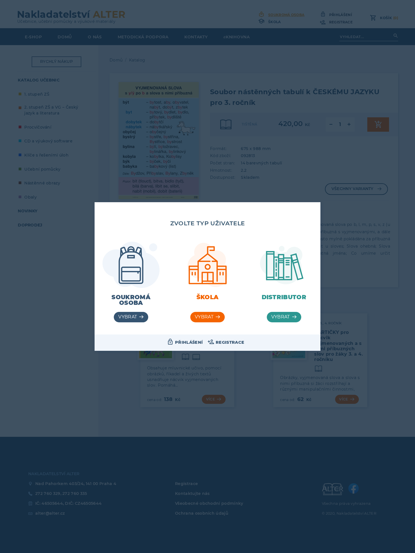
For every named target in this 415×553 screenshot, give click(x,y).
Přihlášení (189, 342)
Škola (207, 297)
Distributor (284, 297)
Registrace (230, 342)
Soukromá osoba (131, 300)
